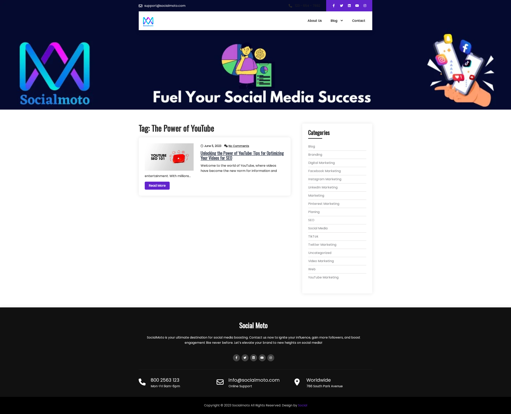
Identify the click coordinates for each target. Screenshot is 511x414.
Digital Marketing (321, 162)
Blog (334, 20)
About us (315, 20)
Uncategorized (319, 253)
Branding (315, 154)
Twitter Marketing (322, 244)
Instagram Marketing (324, 179)
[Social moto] (148, 21)
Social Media (318, 228)
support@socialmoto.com (164, 5)
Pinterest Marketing (323, 203)
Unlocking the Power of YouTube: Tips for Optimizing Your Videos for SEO (242, 155)
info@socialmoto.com (254, 380)
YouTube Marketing (323, 277)
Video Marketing (321, 261)
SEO (311, 220)
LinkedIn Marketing (323, 187)
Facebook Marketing (324, 171)
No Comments (239, 146)
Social (302, 405)
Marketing (316, 195)
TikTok (313, 236)
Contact (358, 20)
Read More (157, 185)
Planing (314, 212)
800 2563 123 (165, 380)
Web (312, 269)
